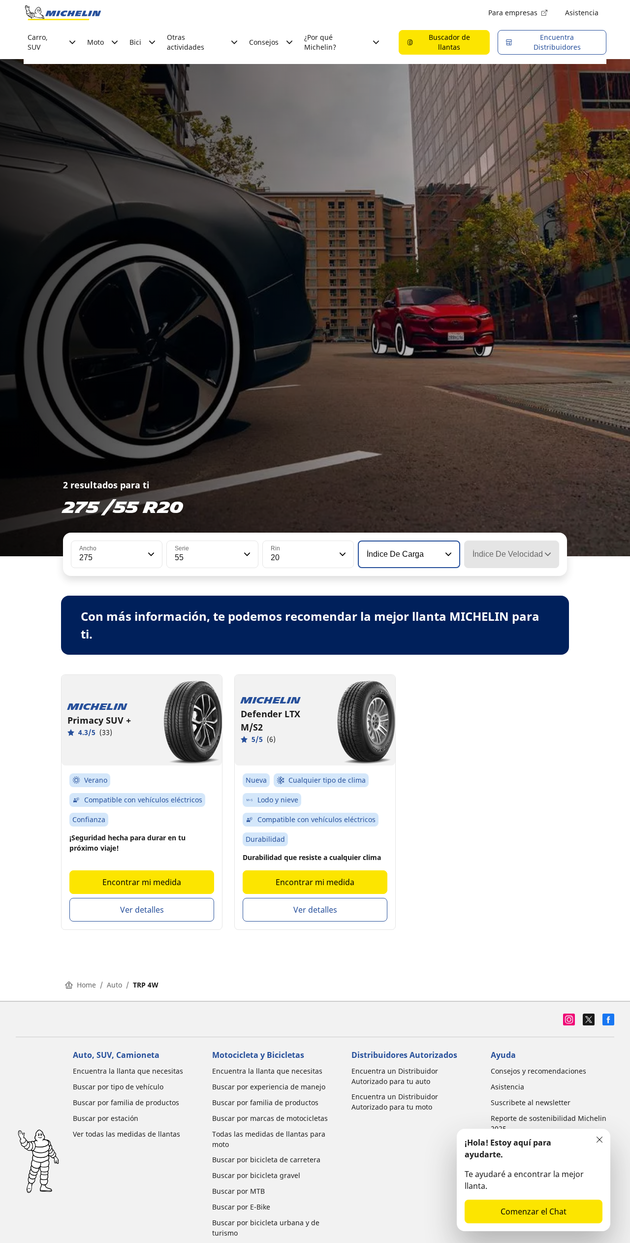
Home (86, 984)
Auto (114, 984)
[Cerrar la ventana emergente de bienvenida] (599, 1139)
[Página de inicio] (63, 13)
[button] (150, 554)
